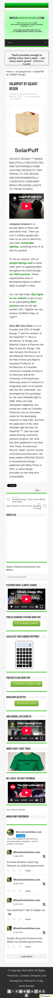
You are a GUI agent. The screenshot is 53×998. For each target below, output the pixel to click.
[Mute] (36, 606)
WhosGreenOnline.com (26, 852)
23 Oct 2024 (18, 904)
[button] (26, 761)
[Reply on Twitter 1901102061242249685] (9, 871)
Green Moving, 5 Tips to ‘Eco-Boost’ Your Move (28, 499)
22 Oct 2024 (18, 932)
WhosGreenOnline (28, 94)
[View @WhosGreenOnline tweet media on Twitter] (10, 914)
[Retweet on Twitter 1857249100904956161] (15, 891)
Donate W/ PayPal (26, 703)
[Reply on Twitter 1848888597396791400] (9, 919)
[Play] (11, 606)
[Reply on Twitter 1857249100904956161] (9, 891)
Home (9, 71)
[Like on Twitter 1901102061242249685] (21, 871)
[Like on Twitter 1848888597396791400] (21, 919)
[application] (26, 599)
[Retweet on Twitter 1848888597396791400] (15, 919)
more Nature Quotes (15, 809)
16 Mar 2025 (18, 856)
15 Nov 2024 (18, 884)
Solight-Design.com (20, 263)
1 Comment (14, 99)
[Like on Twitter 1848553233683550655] (21, 947)
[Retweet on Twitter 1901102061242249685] (15, 871)
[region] (26, 761)
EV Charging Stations (26, 623)
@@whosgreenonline (32, 865)
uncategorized (23, 71)
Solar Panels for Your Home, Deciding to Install (23, 506)
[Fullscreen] (41, 606)
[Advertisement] (30, 539)
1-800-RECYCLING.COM (26, 684)
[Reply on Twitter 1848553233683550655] (9, 947)
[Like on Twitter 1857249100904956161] (21, 891)
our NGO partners (19, 274)
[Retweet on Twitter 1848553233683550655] (15, 947)
